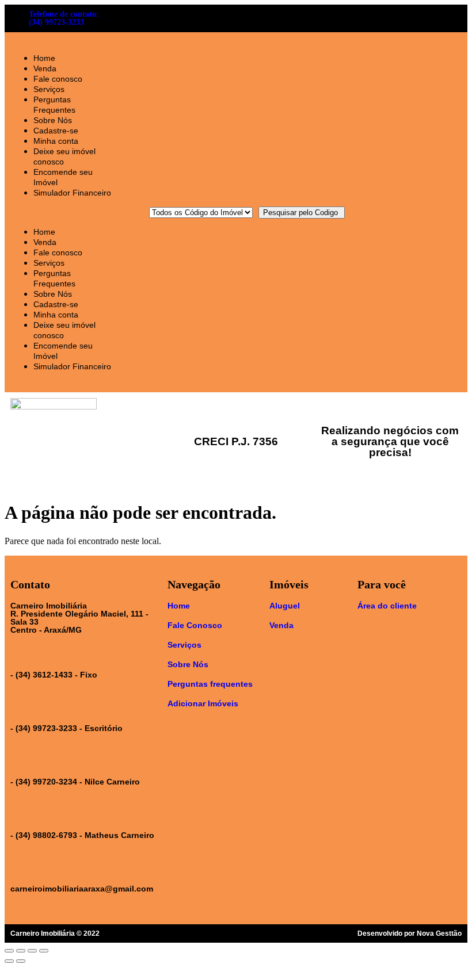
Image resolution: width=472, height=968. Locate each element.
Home (44, 58)
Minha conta (55, 141)
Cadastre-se (55, 130)
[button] (62, 212)
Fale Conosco (195, 625)
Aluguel (284, 605)
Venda (44, 68)
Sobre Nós (52, 120)
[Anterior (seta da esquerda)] (9, 961)
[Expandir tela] (32, 950)
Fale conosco (57, 78)
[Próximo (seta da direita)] (20, 961)
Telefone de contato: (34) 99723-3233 (64, 18)
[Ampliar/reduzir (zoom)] (43, 950)
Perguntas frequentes (210, 683)
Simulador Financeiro (72, 192)
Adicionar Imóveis (203, 703)
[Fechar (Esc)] (9, 950)
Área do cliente (387, 605)
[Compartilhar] (20, 950)
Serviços (48, 89)
